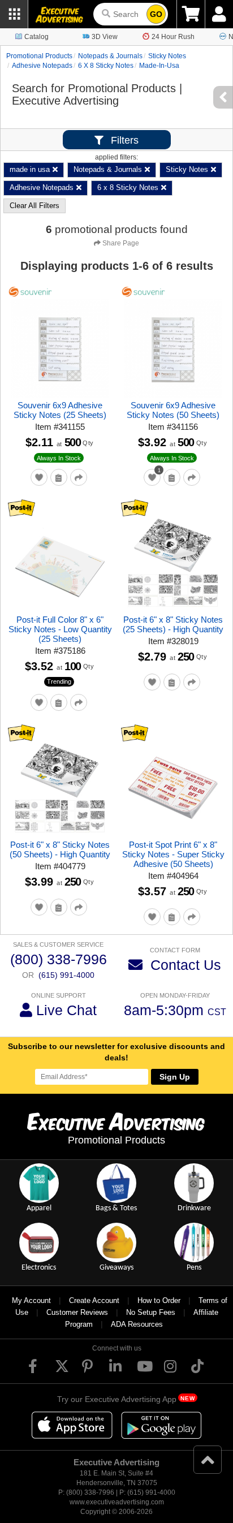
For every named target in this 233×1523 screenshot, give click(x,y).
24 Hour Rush (173, 37)
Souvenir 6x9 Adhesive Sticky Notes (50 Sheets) (173, 410)
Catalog (36, 37)
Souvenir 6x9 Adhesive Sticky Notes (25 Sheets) (60, 410)
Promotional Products (39, 56)
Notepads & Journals (110, 56)
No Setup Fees (150, 1312)
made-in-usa (159, 66)
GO (156, 14)
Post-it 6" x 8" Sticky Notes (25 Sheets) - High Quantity (173, 624)
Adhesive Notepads (42, 66)
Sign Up (174, 1076)
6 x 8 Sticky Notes (105, 66)
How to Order (158, 1300)
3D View (105, 37)
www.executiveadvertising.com (117, 1502)
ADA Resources (137, 1324)
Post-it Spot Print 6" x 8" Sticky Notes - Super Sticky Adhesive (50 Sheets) (173, 854)
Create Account (94, 1300)
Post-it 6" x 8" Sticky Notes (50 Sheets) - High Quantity (60, 849)
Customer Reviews (77, 1312)
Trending (59, 681)
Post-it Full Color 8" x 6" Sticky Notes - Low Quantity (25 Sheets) (60, 629)
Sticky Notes (167, 56)
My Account (31, 1300)
